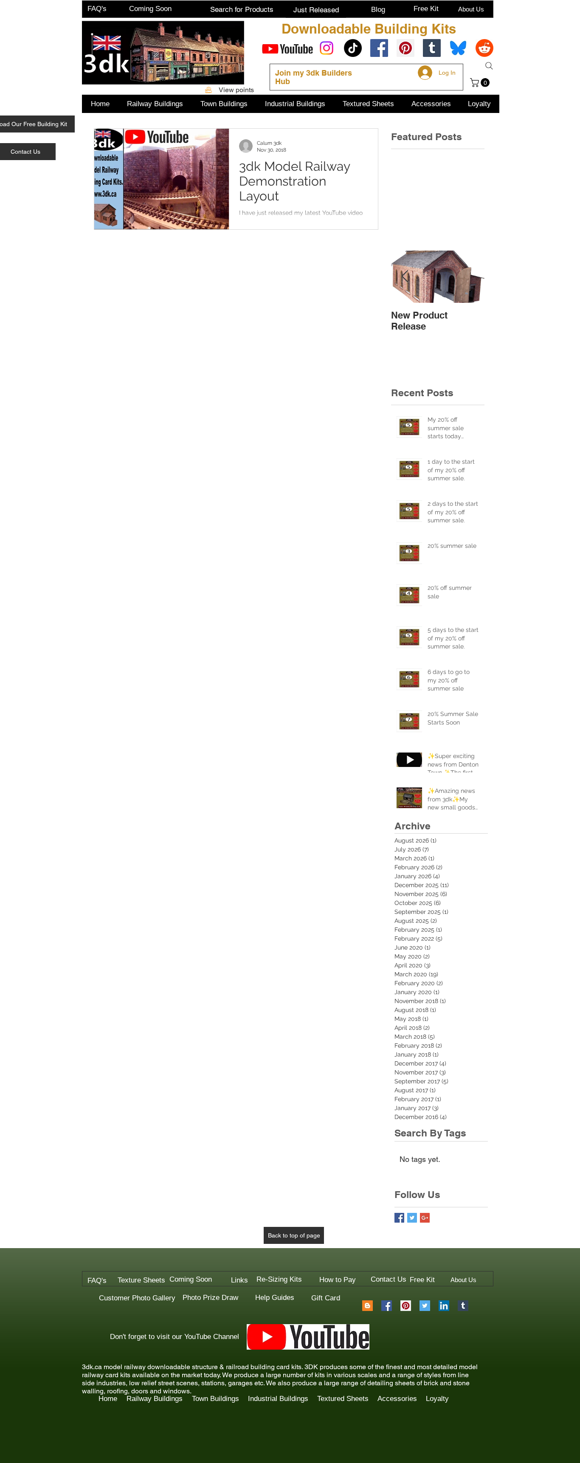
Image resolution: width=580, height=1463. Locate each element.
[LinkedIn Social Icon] (444, 1305)
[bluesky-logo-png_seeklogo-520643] (458, 48)
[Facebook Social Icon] (379, 48)
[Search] (489, 66)
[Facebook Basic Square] (399, 1218)
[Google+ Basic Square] (425, 1218)
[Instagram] (326, 48)
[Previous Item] (404, 276)
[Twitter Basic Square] (412, 1218)
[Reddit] (484, 48)
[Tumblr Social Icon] (432, 48)
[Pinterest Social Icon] (405, 48)
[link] (481, 82)
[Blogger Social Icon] (367, 1305)
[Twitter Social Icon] (425, 1305)
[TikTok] (353, 48)
